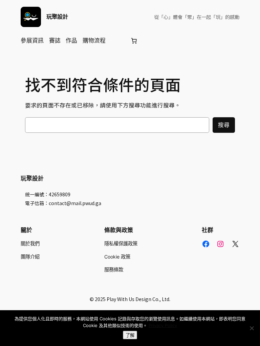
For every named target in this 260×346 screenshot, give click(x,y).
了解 (130, 335)
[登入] (118, 41)
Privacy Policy (163, 325)
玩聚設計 (57, 16)
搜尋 (224, 125)
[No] (251, 328)
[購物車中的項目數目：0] (134, 40)
